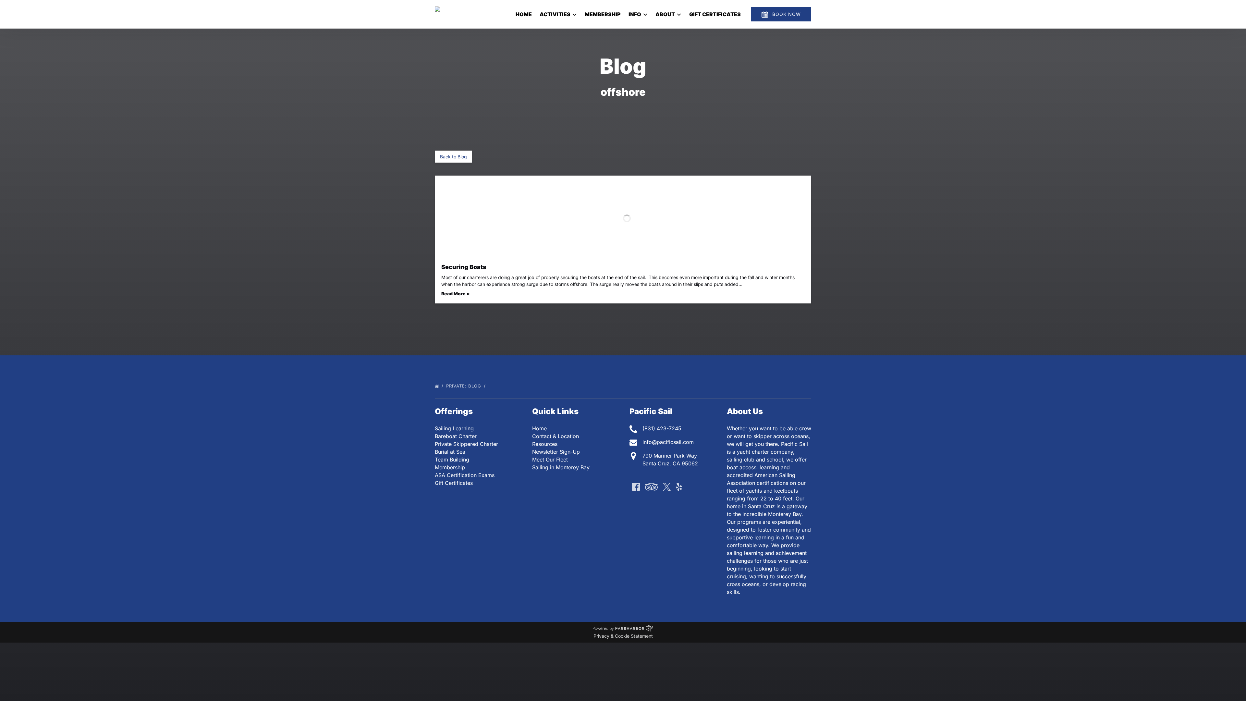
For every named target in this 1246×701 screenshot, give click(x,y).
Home (524, 14)
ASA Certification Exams (465, 475)
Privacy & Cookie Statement (623, 636)
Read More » (455, 293)
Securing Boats (463, 267)
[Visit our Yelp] (679, 487)
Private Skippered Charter (466, 444)
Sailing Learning (454, 428)
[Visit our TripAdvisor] (651, 487)
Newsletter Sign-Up (556, 452)
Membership (603, 14)
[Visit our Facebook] (636, 487)
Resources (544, 444)
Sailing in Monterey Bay (561, 467)
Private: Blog (464, 385)
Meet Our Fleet (550, 459)
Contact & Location (555, 436)
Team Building (452, 459)
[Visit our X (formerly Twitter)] (667, 487)
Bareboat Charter (456, 436)
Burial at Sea (450, 452)
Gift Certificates (715, 14)
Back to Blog (453, 156)
